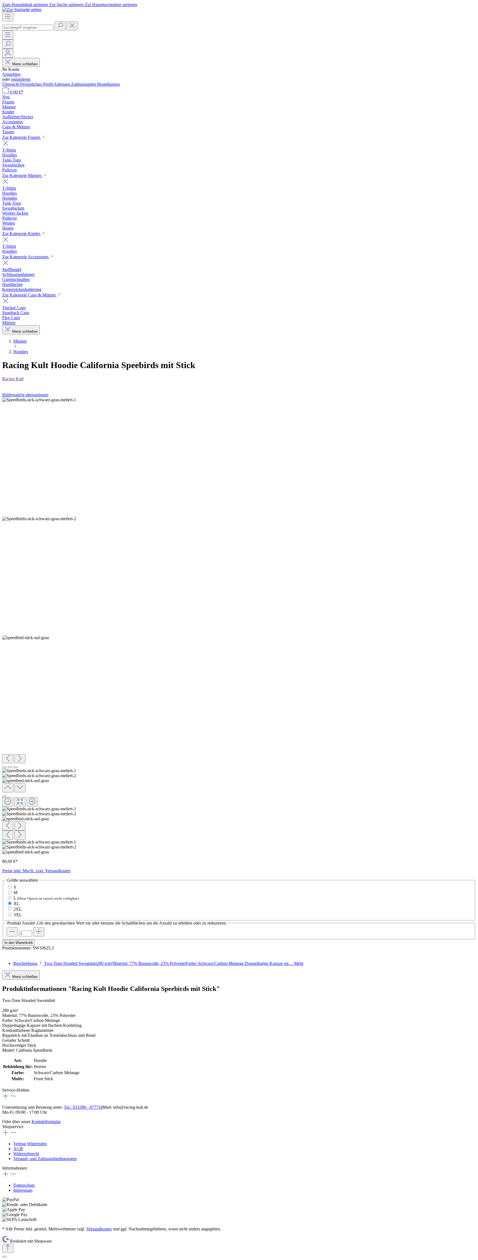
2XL (18, 909)
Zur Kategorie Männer (22, 175)
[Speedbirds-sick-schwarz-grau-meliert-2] (39, 518)
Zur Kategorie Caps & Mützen (29, 295)
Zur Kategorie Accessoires (26, 256)
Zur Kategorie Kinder (21, 233)
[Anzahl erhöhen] (38, 931)
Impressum (22, 1190)
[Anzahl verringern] (12, 931)
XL (17, 903)
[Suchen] (60, 25)
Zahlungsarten (84, 84)
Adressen (62, 84)
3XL (18, 914)
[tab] (158, 963)
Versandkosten (99, 1229)
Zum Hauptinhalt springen (25, 4)
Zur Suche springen (67, 4)
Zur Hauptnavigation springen (111, 4)
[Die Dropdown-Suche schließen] (72, 25)
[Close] (4, 796)
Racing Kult (13, 378)
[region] (239, 626)
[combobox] (27, 27)
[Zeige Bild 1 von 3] (4, 767)
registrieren (20, 79)
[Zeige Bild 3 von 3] (15, 767)
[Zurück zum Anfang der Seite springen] (7, 1248)
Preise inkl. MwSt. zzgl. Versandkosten (36, 870)
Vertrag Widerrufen (30, 1143)
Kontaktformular (46, 1121)
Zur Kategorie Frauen (21, 137)
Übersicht (11, 84)
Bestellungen (108, 84)
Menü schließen (24, 64)
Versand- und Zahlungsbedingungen (45, 1158)
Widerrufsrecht (26, 1153)
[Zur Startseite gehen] (21, 9)
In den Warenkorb (18, 943)
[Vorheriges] (7, 758)
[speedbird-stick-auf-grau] (25, 637)
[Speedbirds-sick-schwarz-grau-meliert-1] (39, 399)
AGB (18, 1148)
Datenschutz (24, 1185)
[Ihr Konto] (7, 53)
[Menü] (7, 16)
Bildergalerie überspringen (25, 394)
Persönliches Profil (37, 84)
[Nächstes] (19, 758)
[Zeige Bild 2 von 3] (10, 767)
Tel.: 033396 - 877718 (83, 1107)
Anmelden (11, 74)
